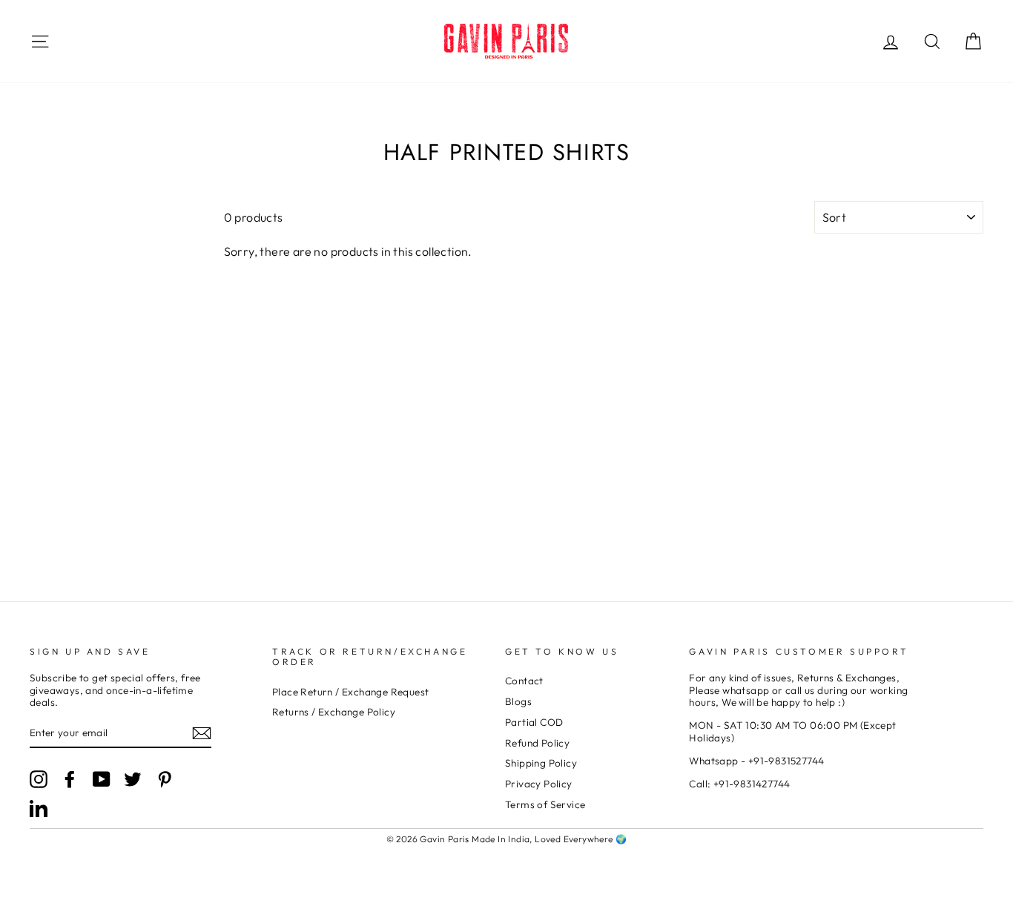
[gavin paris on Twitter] (133, 779)
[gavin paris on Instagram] (38, 779)
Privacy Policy (539, 783)
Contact (524, 680)
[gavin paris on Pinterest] (165, 779)
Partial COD (534, 722)
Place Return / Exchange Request (350, 691)
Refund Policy (537, 743)
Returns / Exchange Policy (333, 711)
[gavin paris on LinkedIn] (38, 808)
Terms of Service (545, 804)
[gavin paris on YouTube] (101, 779)
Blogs (518, 701)
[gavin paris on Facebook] (70, 779)
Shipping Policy (541, 763)
